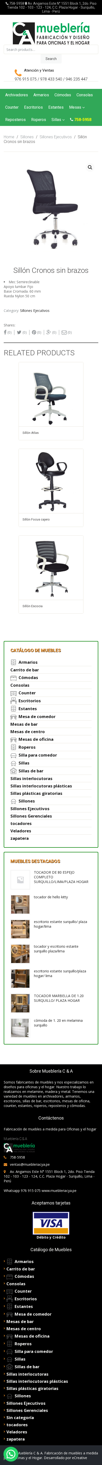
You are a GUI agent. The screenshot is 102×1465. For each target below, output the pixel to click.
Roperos (38, 119)
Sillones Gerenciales (31, 816)
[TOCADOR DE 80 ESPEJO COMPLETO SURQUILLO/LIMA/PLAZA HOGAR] (20, 879)
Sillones (27, 137)
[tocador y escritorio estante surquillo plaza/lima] (20, 953)
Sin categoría (20, 1417)
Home (9, 137)
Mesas (75, 107)
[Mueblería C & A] (51, 33)
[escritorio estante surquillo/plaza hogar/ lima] (20, 978)
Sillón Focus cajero (36, 519)
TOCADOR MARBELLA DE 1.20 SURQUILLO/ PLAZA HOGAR (59, 998)
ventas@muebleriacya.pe (30, 1164)
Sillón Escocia (33, 606)
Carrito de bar (24, 670)
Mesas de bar (24, 724)
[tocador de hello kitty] (20, 904)
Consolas (84, 95)
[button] (10, 1454)
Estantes (56, 107)
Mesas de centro (27, 731)
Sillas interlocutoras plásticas (41, 786)
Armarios (41, 95)
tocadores (21, 823)
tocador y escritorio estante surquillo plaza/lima (56, 948)
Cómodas (62, 95)
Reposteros (15, 119)
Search (51, 59)
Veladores (20, 831)
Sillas (56, 119)
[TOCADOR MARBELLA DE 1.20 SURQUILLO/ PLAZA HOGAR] (20, 1003)
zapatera (19, 838)
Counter (12, 107)
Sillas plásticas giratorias (36, 793)
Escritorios (33, 107)
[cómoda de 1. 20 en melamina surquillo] (20, 1027)
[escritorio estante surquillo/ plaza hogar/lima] (20, 928)
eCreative (79, 1457)
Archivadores (16, 95)
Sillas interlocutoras (31, 778)
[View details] (51, 394)
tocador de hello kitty (51, 897)
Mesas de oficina (36, 739)
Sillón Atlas (31, 433)
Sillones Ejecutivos (56, 137)
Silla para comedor (38, 755)
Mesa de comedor (37, 716)
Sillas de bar (31, 771)
